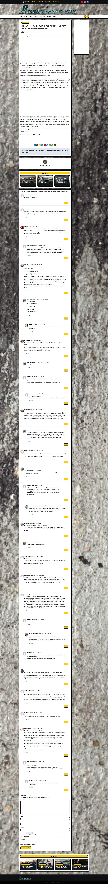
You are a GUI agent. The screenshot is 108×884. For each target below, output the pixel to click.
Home (21, 16)
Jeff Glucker (26, 182)
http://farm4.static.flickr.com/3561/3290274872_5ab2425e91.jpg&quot (44, 716)
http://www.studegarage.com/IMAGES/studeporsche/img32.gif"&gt (45, 382)
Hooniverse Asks (25, 22)
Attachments (23, 833)
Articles (31, 16)
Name (21, 816)
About (25, 16)
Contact (36, 16)
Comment (22, 799)
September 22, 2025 (43, 184)
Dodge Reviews (25, 862)
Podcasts (49, 16)
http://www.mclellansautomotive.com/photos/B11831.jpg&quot (46, 397)
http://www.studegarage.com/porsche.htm (37, 349)
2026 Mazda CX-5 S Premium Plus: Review (61, 867)
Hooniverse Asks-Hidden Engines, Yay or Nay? (57, 150)
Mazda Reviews (60, 864)
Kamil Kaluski (43, 182)
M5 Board (29, 131)
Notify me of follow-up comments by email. (30, 842)
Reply (66, 202)
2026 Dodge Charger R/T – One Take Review (28, 867)
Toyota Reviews (43, 864)
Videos (54, 16)
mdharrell (26, 468)
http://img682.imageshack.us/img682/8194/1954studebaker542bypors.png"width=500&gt (46, 347)
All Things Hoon (77, 864)
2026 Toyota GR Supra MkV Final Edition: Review (45, 867)
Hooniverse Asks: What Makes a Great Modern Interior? (44, 180)
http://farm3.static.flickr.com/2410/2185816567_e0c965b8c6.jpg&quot (44, 472)
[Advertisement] (81, 37)
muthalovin (27, 409)
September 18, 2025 (60, 184)
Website (22, 827)
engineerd (26, 264)
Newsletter (42, 16)
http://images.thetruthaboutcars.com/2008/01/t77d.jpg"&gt (44, 767)
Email (21, 821)
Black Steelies (27, 575)
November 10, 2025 (25, 184)
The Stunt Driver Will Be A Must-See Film (79, 867)
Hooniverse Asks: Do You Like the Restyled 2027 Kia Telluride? (27, 180)
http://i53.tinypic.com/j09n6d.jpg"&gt (37, 607)
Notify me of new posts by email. (28, 844)
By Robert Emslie (27, 32)
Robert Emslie (46, 166)
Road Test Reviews (26, 864)
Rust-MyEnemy (28, 728)
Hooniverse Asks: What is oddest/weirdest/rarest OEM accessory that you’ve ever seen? (62, 180)
